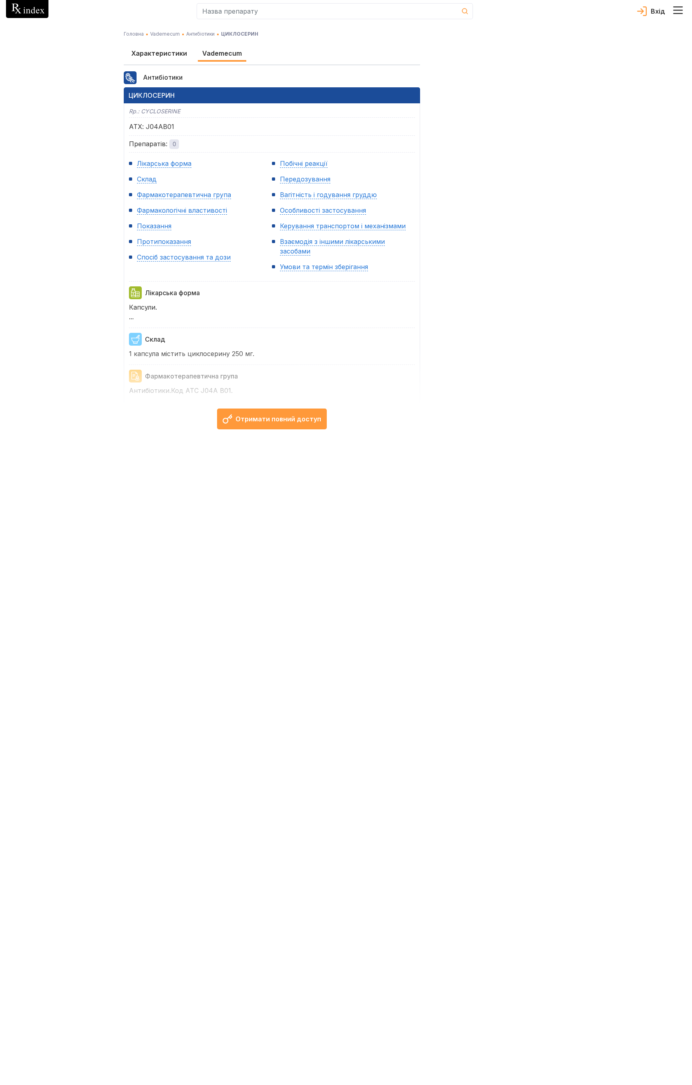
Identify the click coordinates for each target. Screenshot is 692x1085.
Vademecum (165, 34)
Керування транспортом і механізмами (343, 226)
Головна (134, 34)
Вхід (658, 11)
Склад (147, 179)
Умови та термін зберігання (324, 267)
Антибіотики (200, 34)
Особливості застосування (323, 210)
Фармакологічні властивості (182, 210)
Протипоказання (164, 242)
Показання (154, 226)
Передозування (305, 179)
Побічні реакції (304, 163)
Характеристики (159, 53)
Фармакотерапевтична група (184, 195)
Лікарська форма (164, 163)
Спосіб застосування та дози (184, 257)
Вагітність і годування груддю (328, 195)
